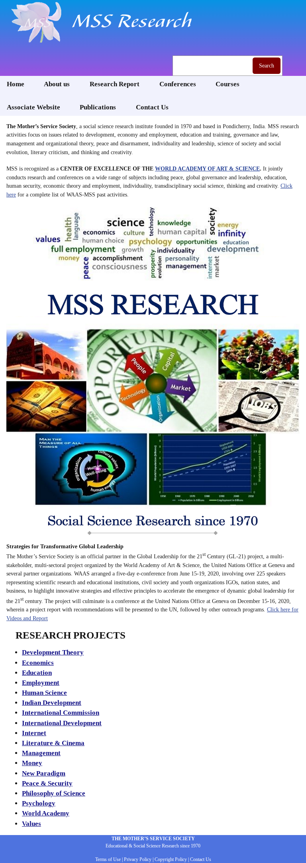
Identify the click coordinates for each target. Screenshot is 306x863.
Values (31, 823)
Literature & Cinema (53, 743)
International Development (62, 723)
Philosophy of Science (53, 793)
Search (266, 65)
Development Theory (53, 652)
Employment (40, 682)
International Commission (60, 712)
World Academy (45, 813)
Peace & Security (47, 783)
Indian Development (51, 702)
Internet (34, 733)
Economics (38, 663)
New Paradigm (43, 773)
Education (37, 673)
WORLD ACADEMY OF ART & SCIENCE (207, 168)
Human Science (44, 692)
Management (41, 753)
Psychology (38, 803)
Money (32, 763)
